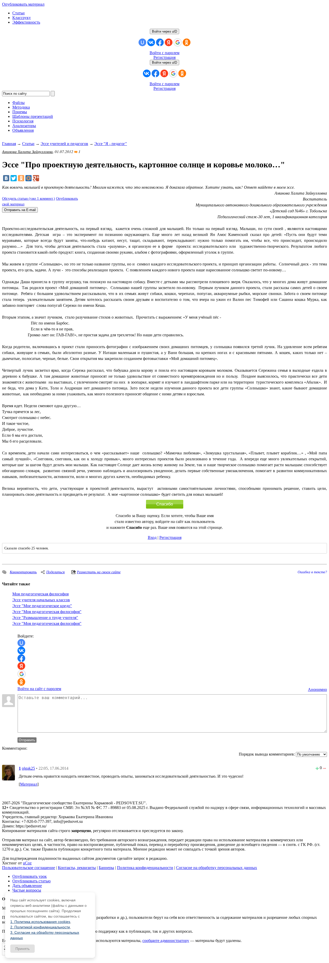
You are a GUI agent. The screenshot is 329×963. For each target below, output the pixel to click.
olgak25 (28, 768)
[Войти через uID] (142, 42)
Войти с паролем (164, 53)
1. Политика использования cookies (40, 922)
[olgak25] (8, 772)
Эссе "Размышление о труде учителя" (45, 617)
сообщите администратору (165, 940)
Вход (152, 537)
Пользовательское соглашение (28, 867)
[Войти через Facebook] (160, 42)
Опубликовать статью (31, 881)
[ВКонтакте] (6, 178)
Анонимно (317, 689)
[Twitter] (14, 178)
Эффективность (26, 22)
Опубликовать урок (29, 876)
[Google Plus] (36, 178)
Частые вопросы (26, 890)
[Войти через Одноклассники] (186, 42)
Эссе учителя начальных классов (41, 600)
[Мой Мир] (28, 178)
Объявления (23, 130)
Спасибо (164, 504)
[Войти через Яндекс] (168, 42)
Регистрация (164, 57)
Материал (28, 784)
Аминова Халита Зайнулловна (27, 151)
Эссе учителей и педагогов (64, 143)
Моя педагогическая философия (40, 594)
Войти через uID (164, 31)
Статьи (18, 13)
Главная (9, 143)
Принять (22, 949)
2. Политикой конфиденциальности (40, 927)
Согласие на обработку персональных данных (216, 867)
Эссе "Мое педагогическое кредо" (42, 606)
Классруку (21, 17)
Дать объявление (27, 885)
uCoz (27, 863)
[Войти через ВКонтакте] (151, 42)
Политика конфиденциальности (145, 867)
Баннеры (106, 867)
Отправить (27, 740)
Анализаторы (24, 125)
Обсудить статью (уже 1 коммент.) (28, 199)
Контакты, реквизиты (77, 867)
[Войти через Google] (177, 42)
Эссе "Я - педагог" (110, 143)
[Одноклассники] (21, 178)
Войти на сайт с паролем (39, 689)
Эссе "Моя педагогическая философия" (46, 611)
